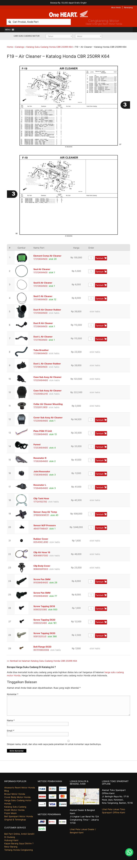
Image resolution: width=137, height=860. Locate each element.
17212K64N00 (40, 272)
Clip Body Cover (41, 565)
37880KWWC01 (41, 515)
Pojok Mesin (10, 813)
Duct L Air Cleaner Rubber (47, 363)
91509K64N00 (40, 596)
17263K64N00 (40, 474)
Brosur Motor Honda (14, 794)
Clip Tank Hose (41, 498)
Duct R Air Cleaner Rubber (47, 309)
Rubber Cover (40, 539)
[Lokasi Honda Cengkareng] (84, 803)
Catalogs (19, 47)
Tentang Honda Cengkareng (18, 850)
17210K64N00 (40, 259)
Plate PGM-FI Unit (42, 431)
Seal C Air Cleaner (42, 296)
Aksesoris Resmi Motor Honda (19, 787)
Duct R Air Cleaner (43, 323)
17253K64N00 (40, 447)
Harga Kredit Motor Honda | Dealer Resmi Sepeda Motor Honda (68, 14)
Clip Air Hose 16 (41, 552)
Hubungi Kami (11, 840)
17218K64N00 (40, 353)
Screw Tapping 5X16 (44, 606)
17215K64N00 (40, 313)
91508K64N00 (40, 582)
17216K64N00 (40, 326)
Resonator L (39, 485)
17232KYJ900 (40, 407)
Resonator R (39, 458)
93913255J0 (39, 636)
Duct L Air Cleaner (43, 336)
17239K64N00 (40, 434)
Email (10, 730)
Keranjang (128, 7)
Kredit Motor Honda (14, 810)
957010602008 (41, 650)
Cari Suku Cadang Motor (26, 36)
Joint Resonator (41, 471)
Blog (6, 790)
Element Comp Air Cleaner (47, 255)
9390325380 (40, 609)
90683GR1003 (40, 569)
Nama (11, 720)
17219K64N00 (40, 366)
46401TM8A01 (40, 528)
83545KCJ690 (40, 542)
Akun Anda (116, 7)
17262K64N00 (40, 461)
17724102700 (40, 501)
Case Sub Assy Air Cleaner (47, 377)
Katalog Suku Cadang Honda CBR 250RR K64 (49, 47)
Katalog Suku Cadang (15, 806)
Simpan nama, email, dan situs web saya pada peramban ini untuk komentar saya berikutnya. (54, 744)
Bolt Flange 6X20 (42, 646)
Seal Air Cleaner (41, 269)
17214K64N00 (40, 299)
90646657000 (40, 555)
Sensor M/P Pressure (44, 525)
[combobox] (38, 21)
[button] (8, 29)
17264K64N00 (40, 488)
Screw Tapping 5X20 (44, 619)
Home (10, 47)
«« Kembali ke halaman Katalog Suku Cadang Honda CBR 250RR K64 (42, 661)
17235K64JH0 (40, 393)
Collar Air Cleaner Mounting (48, 404)
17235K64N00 (40, 420)
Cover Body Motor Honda (17, 797)
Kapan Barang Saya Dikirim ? (18, 843)
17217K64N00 (40, 340)
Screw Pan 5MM (41, 579)
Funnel (36, 444)
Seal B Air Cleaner (42, 282)
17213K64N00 (40, 286)
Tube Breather (41, 350)
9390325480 (40, 623)
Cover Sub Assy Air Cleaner (48, 417)
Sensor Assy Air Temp (45, 512)
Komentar (12, 694)
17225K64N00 (40, 380)
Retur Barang (10, 846)
